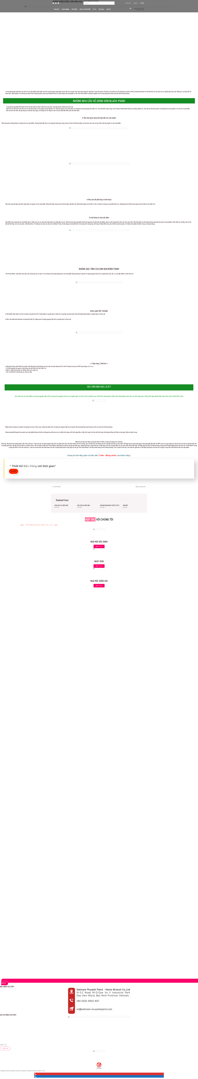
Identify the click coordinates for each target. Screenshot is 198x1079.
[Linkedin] (56, 3)
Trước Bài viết (56, 486)
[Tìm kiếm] (113, 3)
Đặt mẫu (13, 471)
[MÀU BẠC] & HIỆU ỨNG (61, 505)
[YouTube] (58, 3)
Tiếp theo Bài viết (141, 486)
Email (1, 1045)
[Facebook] (53, 3)
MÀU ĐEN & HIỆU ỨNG (83, 505)
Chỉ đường (99, 546)
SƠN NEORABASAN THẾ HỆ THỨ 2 (109, 505)
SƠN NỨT (125, 505)
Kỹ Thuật (56, 507)
